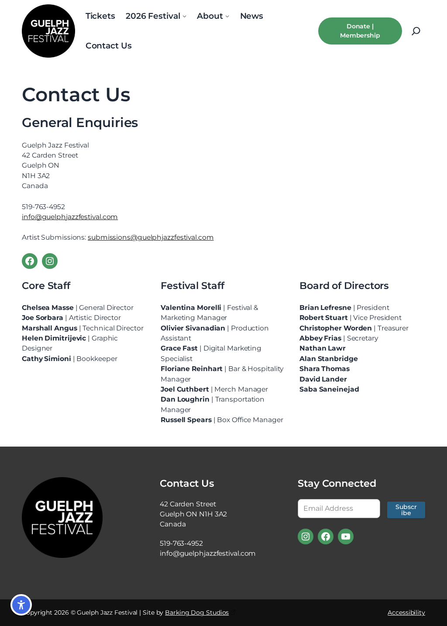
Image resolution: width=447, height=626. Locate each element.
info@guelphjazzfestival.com (70, 217)
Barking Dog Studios (197, 612)
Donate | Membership (360, 30)
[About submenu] (227, 16)
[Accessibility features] (21, 605)
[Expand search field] (415, 31)
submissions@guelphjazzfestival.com (151, 237)
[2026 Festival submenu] (184, 16)
